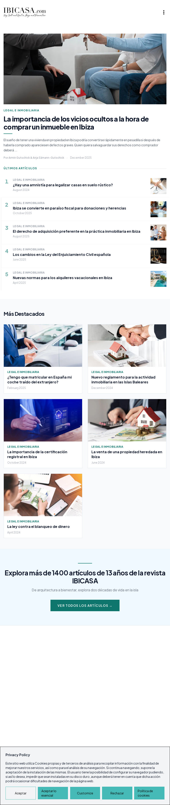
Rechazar (117, 793)
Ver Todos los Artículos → (85, 605)
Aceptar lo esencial (48, 793)
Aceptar (21, 793)
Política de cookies (145, 793)
